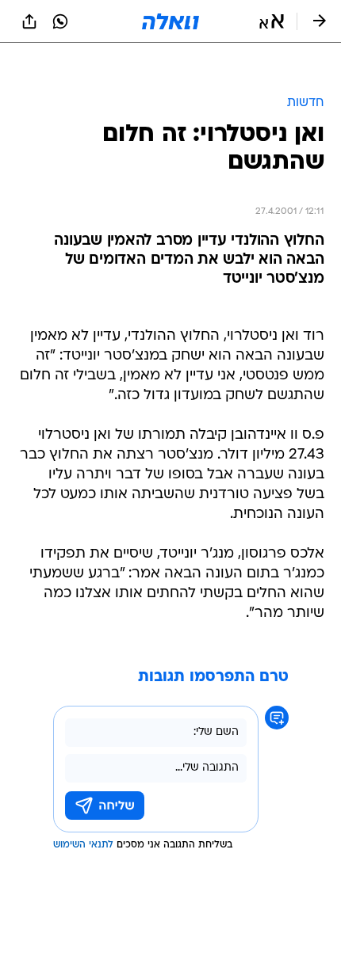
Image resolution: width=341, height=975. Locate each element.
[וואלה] (170, 21)
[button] (271, 21)
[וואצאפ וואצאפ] (60, 21)
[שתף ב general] (29, 21)
